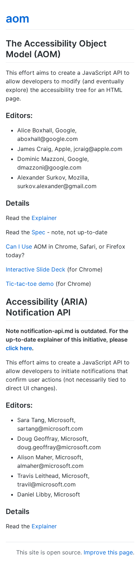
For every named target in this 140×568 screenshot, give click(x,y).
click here (19, 348)
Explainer (44, 217)
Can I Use (19, 246)
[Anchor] (65, 53)
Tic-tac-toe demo (30, 283)
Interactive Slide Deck (35, 269)
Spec (38, 232)
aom (17, 18)
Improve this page (108, 552)
